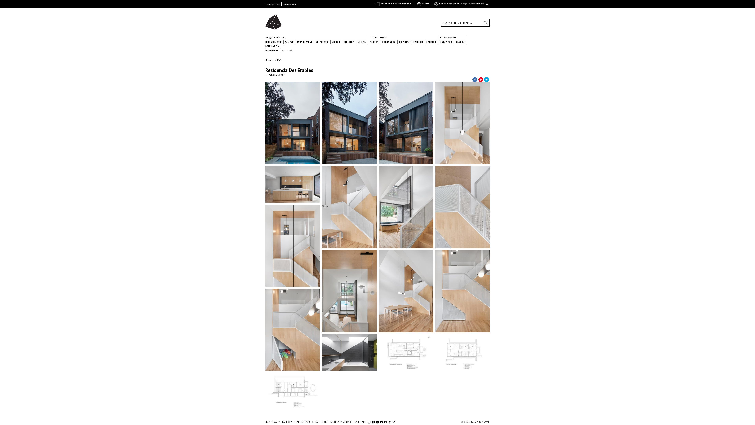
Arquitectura (275, 37)
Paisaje (289, 42)
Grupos (460, 42)
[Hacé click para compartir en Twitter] (487, 79)
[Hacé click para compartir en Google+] (481, 79)
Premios (431, 42)
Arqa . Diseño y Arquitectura (274, 20)
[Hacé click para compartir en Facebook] (475, 79)
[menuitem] (461, 5)
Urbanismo (322, 42)
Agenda (374, 42)
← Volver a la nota (275, 74)
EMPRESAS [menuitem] (290, 4)
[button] (486, 23)
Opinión (418, 42)
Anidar (362, 42)
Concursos (389, 42)
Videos (336, 42)
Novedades (271, 50)
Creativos (446, 42)
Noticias (404, 42)
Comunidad (448, 37)
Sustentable (304, 42)
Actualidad (378, 37)
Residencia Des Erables (289, 70)
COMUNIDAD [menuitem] (273, 4)
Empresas (272, 45)
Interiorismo (273, 42)
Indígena (349, 42)
